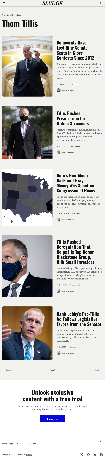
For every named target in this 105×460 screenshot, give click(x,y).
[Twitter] (81, 454)
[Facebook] (88, 454)
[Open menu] (3, 3)
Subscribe (52, 418)
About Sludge (7, 443)
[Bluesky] (95, 454)
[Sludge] (52, 3)
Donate (20, 443)
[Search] (101, 3)
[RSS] (101, 454)
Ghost (29, 454)
